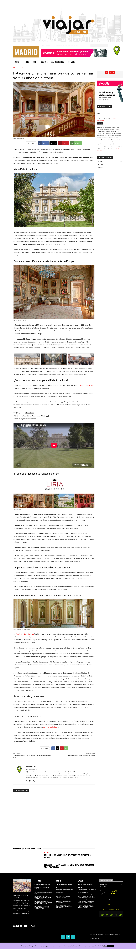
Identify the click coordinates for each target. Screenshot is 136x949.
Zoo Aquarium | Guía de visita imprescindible (81, 755)
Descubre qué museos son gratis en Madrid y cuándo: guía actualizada (42, 907)
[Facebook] (53, 748)
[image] (22, 885)
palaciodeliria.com (86, 385)
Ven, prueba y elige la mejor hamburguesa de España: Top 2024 (64, 886)
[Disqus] (54, 819)
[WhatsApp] (66, 748)
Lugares (21, 68)
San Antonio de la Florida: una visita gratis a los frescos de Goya (43, 892)
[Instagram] (30, 781)
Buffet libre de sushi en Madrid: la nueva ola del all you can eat (64, 906)
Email (98, 113)
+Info (105, 946)
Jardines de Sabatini (50, 727)
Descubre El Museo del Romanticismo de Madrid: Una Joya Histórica (43, 897)
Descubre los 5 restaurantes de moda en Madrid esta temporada (64, 891)
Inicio (14, 68)
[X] (57, 748)
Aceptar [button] (111, 946)
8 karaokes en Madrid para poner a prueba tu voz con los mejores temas (86, 906)
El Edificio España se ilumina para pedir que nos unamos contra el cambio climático (86, 901)
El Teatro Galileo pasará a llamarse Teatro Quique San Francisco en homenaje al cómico (43, 886)
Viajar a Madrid (31, 767)
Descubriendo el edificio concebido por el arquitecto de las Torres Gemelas (43, 902)
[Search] (106, 45)
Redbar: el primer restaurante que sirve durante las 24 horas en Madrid (65, 896)
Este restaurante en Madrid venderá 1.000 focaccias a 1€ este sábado (64, 901)
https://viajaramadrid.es (31, 769)
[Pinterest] (62, 748)
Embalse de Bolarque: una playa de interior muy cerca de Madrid (67, 856)
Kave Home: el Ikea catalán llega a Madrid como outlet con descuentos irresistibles (86, 896)
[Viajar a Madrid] (68, 23)
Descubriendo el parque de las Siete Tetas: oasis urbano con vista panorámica (69, 866)
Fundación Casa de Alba (25, 634)
